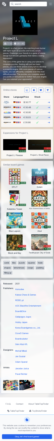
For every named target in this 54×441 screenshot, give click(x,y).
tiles (14, 263)
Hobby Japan (21, 322)
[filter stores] (48, 90)
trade (40, 263)
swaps (30, 267)
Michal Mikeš (21, 351)
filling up (7, 273)
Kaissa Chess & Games (25, 295)
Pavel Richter (21, 374)
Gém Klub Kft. (21, 344)
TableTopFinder (17, 411)
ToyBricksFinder (39, 411)
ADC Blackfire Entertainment (28, 305)
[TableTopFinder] (5, 4)
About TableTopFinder (38, 404)
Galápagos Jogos (23, 317)
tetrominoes (19, 267)
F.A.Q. (8, 404)
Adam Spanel (21, 362)
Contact (19, 404)
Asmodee (19, 289)
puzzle (22, 263)
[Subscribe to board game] (34, 90)
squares (31, 263)
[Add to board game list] (40, 90)
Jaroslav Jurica (22, 368)
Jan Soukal (20, 356)
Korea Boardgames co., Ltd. (27, 327)
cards (6, 263)
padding (40, 267)
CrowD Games (22, 333)
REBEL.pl (19, 300)
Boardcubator (21, 339)
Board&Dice (20, 311)
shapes (7, 267)
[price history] (27, 90)
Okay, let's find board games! (27, 437)
